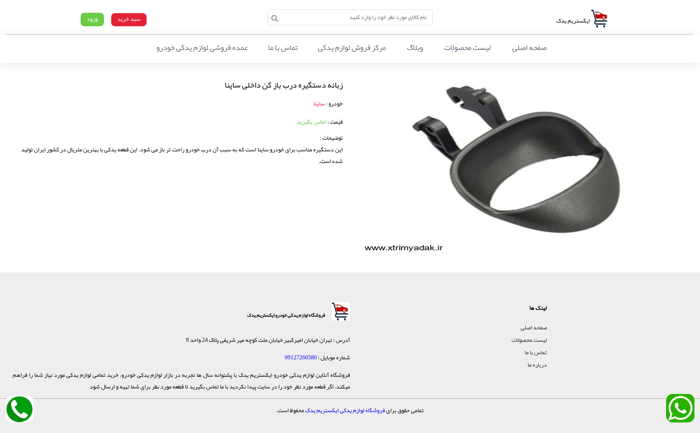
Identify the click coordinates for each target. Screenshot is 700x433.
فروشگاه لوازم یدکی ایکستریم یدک (345, 410)
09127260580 (301, 357)
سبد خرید (128, 19)
